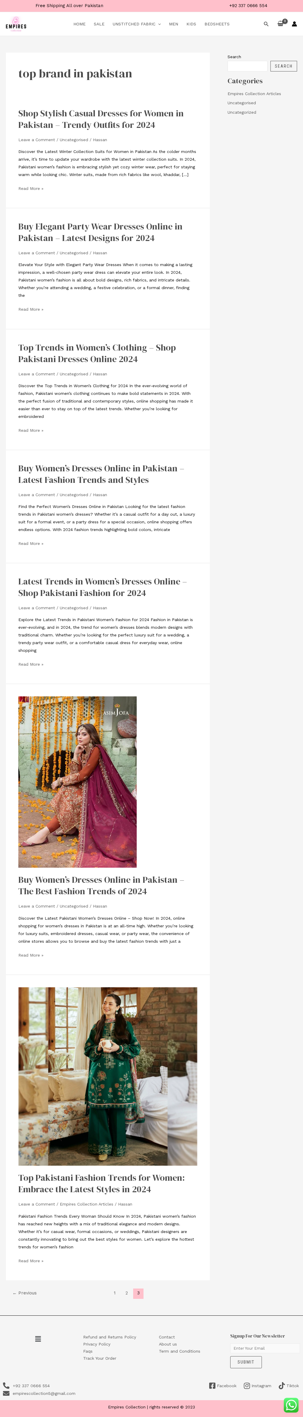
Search (234, 56)
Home (79, 24)
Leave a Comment (36, 139)
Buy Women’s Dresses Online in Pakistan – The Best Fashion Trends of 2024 (101, 885)
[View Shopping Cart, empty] (280, 24)
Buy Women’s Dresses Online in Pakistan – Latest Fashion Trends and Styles (101, 474)
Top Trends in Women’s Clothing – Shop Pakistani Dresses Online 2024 (97, 353)
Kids (191, 24)
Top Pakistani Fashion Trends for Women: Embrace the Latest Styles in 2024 (101, 1183)
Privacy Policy (96, 1344)
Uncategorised (74, 139)
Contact (167, 1337)
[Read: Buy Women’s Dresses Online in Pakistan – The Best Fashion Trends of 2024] (77, 781)
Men (173, 24)
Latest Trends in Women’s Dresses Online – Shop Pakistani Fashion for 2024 (102, 587)
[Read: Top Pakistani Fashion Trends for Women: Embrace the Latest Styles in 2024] (107, 1076)
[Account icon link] (294, 24)
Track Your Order (99, 1358)
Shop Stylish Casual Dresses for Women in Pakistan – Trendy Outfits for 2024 (101, 119)
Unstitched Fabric (134, 24)
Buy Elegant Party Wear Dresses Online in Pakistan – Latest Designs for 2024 (100, 232)
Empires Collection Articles (86, 1204)
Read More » (30, 188)
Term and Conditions (179, 1351)
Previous (24, 1293)
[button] (158, 24)
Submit (246, 1362)
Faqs (88, 1351)
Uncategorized (242, 112)
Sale (99, 24)
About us (168, 1344)
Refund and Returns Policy (109, 1337)
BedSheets (217, 24)
